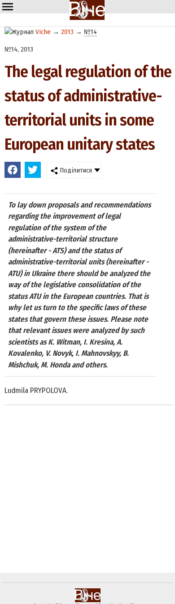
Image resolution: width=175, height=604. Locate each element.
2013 (67, 32)
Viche (43, 32)
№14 (90, 32)
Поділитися (75, 170)
